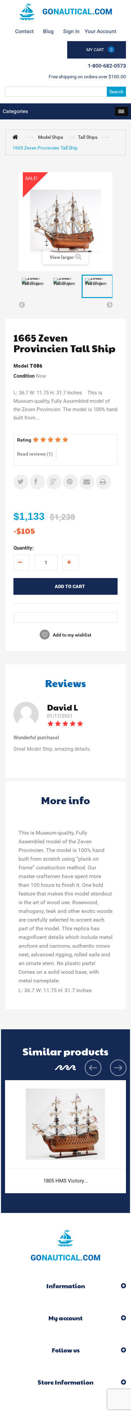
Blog (48, 31)
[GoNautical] (65, 11)
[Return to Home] (16, 136)
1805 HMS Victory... (65, 1181)
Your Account (100, 31)
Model (20, 366)
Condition (24, 376)
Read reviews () (35, 454)
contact (24, 31)
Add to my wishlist (71, 635)
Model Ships (50, 137)
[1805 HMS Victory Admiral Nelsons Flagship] (65, 1124)
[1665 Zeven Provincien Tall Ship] (34, 286)
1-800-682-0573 (107, 66)
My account (65, 1318)
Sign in (71, 31)
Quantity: (23, 548)
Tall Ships (87, 137)
